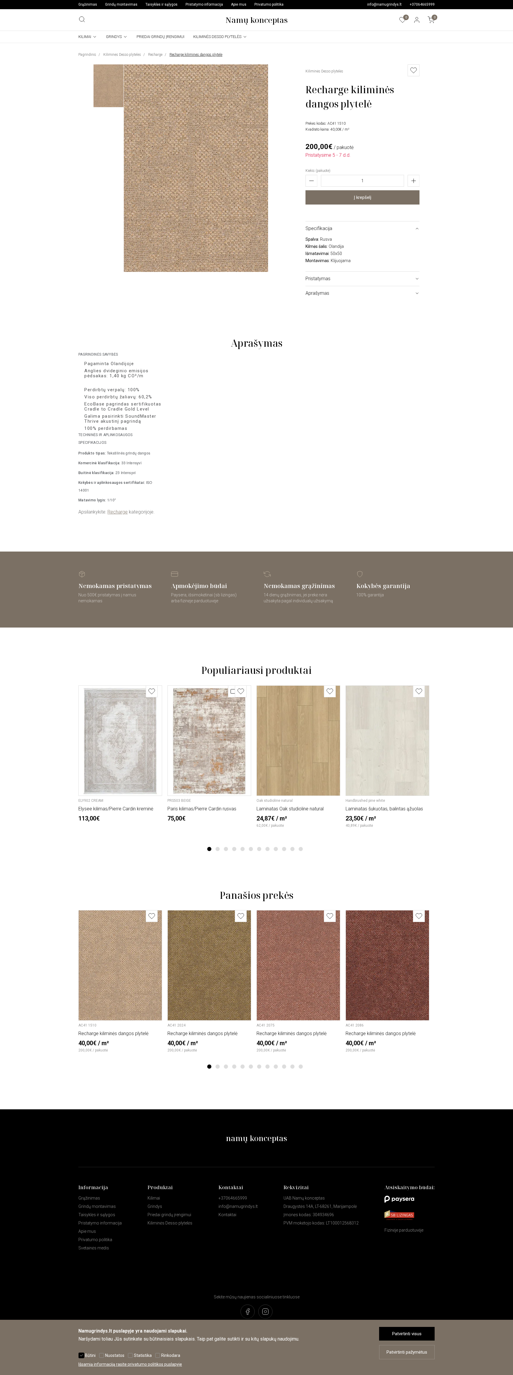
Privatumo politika (269, 4)
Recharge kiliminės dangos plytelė (196, 55)
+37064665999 (422, 4)
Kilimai (84, 36)
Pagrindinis (87, 55)
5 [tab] (243, 849)
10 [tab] (284, 849)
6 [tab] (251, 849)
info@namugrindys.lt (384, 4)
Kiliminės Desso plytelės (217, 36)
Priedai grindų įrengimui (160, 36)
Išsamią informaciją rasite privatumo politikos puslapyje (130, 1364)
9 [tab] (276, 849)
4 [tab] (234, 849)
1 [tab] (209, 849)
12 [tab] (301, 849)
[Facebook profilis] (247, 1312)
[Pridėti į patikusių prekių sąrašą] (152, 691)
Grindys (114, 36)
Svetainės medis (93, 1248)
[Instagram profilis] (265, 1312)
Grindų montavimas (121, 4)
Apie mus (238, 4)
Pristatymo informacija (204, 4)
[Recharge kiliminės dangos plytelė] (196, 270)
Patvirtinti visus (407, 1333)
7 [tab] (259, 849)
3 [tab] (226, 849)
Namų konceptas (256, 20)
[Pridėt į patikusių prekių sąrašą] (413, 70)
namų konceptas (256, 1138)
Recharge (155, 55)
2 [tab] (218, 849)
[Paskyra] (416, 19)
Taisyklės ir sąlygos (161, 4)
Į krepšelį (362, 197)
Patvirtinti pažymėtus (407, 1352)
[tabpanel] (120, 753)
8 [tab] (268, 849)
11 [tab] (292, 849)
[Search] (82, 19)
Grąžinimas (87, 4)
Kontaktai (227, 1214)
